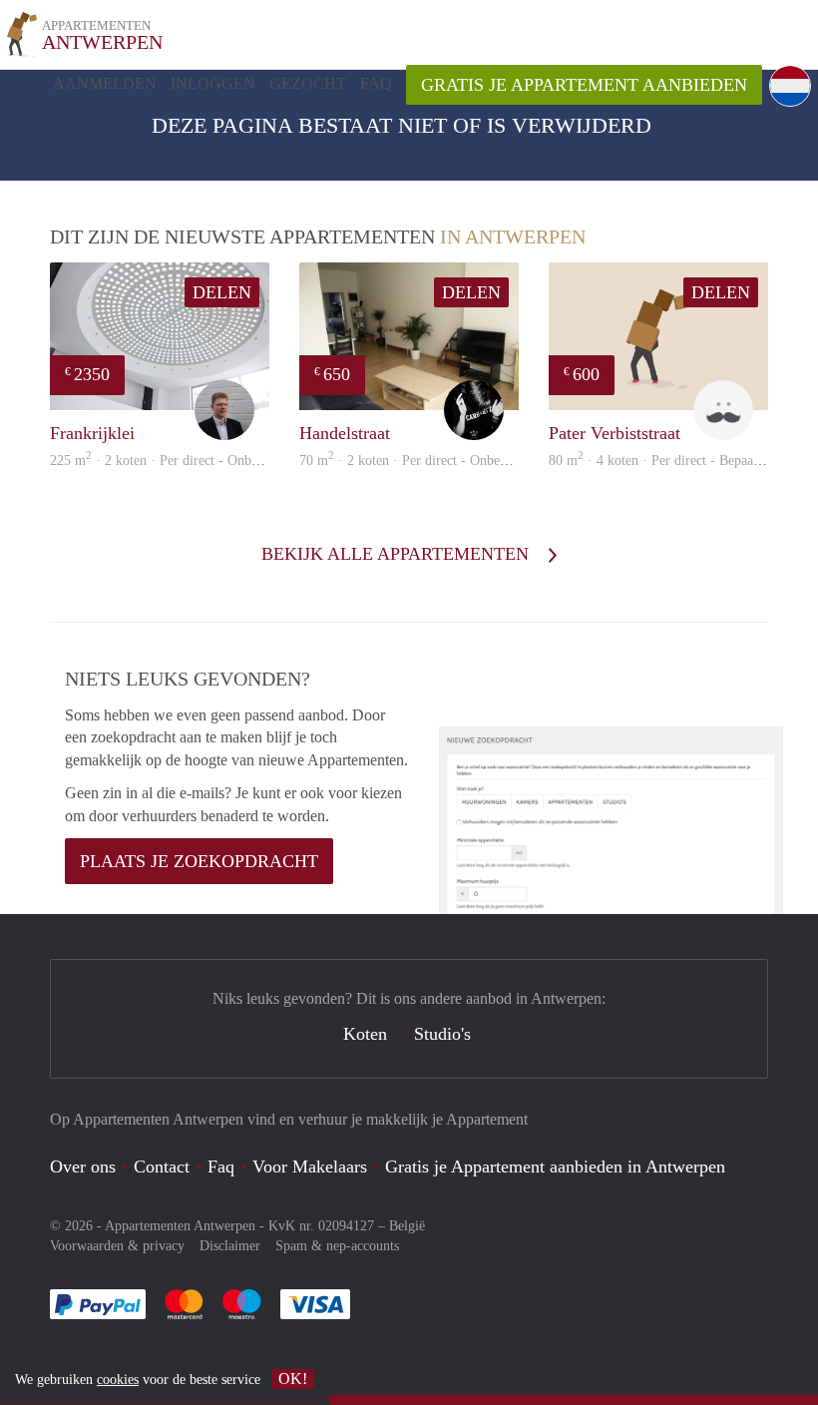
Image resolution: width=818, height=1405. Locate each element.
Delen (222, 292)
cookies (118, 1379)
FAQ (376, 83)
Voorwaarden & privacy (117, 1245)
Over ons (83, 1166)
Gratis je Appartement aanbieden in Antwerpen (555, 1166)
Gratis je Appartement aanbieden (584, 85)
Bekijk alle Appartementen (397, 554)
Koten (365, 1034)
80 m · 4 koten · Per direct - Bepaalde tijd (671, 460)
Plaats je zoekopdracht (199, 861)
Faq (220, 1166)
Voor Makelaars (309, 1166)
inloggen (213, 83)
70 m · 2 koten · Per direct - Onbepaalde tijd (429, 460)
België (407, 1225)
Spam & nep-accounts (337, 1245)
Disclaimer (230, 1245)
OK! (292, 1378)
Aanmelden (105, 83)
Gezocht (307, 83)
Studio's (442, 1034)
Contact (162, 1166)
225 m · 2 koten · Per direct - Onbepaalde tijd (183, 460)
